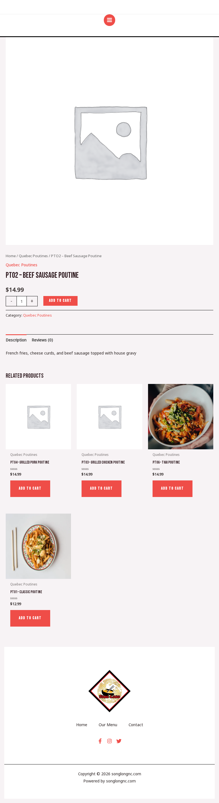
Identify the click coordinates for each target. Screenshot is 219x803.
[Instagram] (109, 741)
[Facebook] (100, 741)
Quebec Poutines (33, 255)
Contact (136, 724)
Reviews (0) (42, 340)
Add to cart (60, 300)
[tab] (16, 339)
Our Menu (108, 724)
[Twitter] (118, 741)
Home (11, 255)
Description (16, 340)
